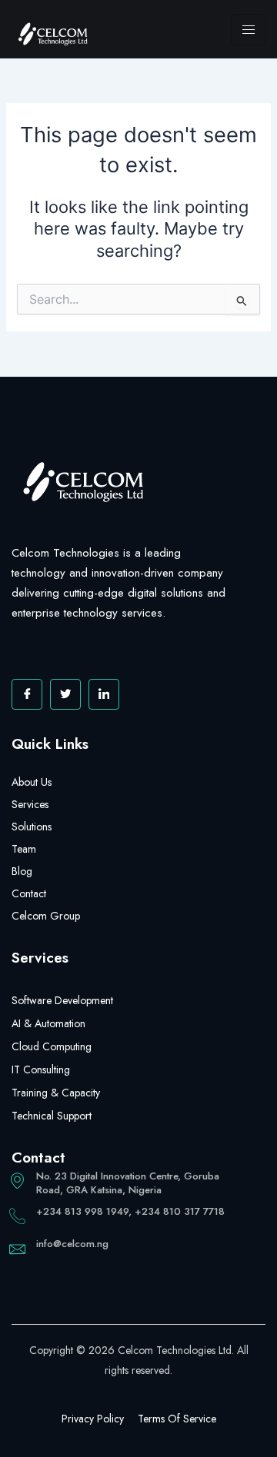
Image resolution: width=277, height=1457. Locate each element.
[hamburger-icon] (248, 29)
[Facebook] (27, 694)
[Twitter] (65, 694)
